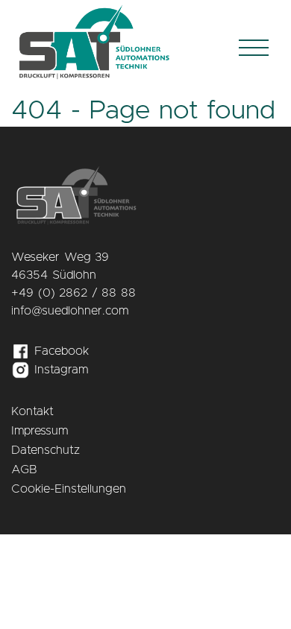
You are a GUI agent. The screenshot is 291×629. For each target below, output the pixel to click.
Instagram (59, 370)
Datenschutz (45, 450)
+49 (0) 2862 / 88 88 (73, 293)
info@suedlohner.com (69, 311)
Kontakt (32, 411)
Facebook (59, 351)
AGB (24, 469)
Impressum (39, 431)
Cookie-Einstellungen (68, 489)
